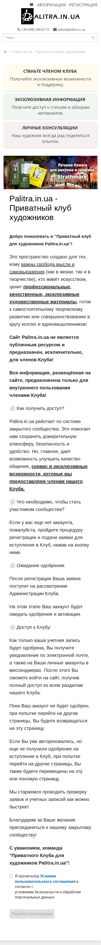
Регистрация (83, 5)
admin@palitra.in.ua (71, 29)
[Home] (5, 52)
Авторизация (51, 5)
